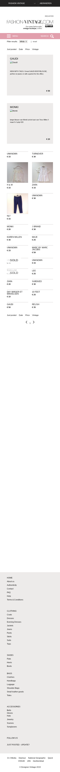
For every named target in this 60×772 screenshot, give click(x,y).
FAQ (8, 592)
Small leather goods (15, 692)
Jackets (10, 626)
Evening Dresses (14, 622)
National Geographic (37, 758)
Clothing (11, 611)
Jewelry (10, 719)
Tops (9, 644)
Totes (9, 695)
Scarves (10, 723)
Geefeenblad (38, 761)
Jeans (9, 629)
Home (9, 578)
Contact (10, 589)
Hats (9, 716)
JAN (29, 761)
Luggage (10, 684)
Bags (9, 673)
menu (15, 36)
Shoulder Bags (13, 688)
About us (10, 581)
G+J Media (11, 758)
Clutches (10, 677)
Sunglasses (12, 727)
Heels (9, 662)
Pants (9, 633)
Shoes (10, 655)
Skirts (9, 637)
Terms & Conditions (15, 600)
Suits (9, 640)
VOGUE (21, 761)
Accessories (13, 707)
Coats (9, 615)
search (44, 36)
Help (9, 596)
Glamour (22, 758)
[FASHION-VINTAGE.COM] (30, 24)
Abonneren (46, 3)
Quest (50, 758)
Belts (9, 710)
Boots (9, 666)
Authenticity (12, 585)
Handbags (11, 681)
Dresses (10, 618)
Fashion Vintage (16, 3)
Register (49, 16)
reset (35, 42)
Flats (9, 659)
